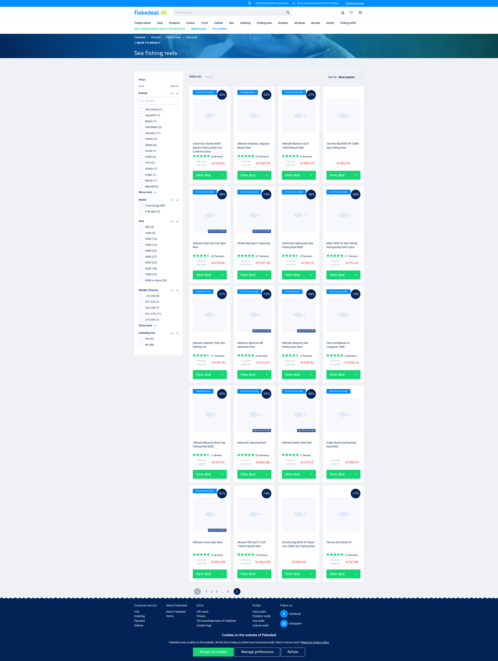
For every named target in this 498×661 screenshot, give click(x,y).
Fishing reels (173, 37)
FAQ (136, 611)
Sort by (332, 77)
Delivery (139, 625)
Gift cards (202, 611)
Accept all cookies (213, 652)
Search (287, 12)
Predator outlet (262, 616)
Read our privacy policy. (315, 642)
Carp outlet (259, 611)
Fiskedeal (140, 37)
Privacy (200, 616)
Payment (139, 620)
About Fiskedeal (175, 611)
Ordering (139, 616)
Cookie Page (203, 625)
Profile (343, 12)
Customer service (355, 3)
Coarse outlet (261, 625)
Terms (170, 616)
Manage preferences (257, 652)
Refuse (293, 652)
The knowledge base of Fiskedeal (216, 620)
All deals (156, 37)
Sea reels (191, 37)
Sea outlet (259, 620)
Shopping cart (360, 12)
